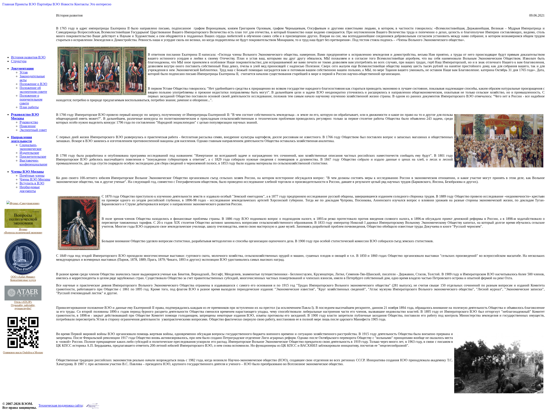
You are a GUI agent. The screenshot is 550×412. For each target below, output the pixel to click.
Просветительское (33, 156)
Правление (28, 126)
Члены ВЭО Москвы (35, 179)
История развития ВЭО (28, 57)
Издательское (29, 153)
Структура (18, 61)
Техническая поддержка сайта (60, 405)
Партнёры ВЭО (48, 4)
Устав (24, 72)
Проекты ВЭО (25, 4)
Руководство (29, 122)
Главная (8, 4)
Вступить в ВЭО (32, 183)
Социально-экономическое (30, 147)
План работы (29, 107)
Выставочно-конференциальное (33, 162)
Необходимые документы (30, 189)
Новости (67, 4)
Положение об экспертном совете (33, 89)
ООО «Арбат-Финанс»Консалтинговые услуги (23, 278)
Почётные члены (32, 175)
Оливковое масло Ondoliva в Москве (23, 352)
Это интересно (100, 4)
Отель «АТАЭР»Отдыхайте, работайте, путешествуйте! (23, 305)
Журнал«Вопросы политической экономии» (23, 231)
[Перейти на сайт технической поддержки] (93, 405)
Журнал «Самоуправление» (25, 203)
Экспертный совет (33, 130)
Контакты (81, 4)
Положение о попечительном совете (31, 99)
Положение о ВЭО (33, 84)
